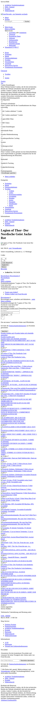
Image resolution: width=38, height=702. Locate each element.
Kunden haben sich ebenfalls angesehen (13, 339)
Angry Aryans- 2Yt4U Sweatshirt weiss (16, 481)
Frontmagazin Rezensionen (13, 213)
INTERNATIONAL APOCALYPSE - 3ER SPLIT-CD (19, 553)
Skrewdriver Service (11, 211)
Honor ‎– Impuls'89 (21, 557)
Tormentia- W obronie (24, 528)
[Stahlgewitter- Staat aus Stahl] (11, 458)
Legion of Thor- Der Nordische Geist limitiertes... (17, 568)
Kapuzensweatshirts (15, 194)
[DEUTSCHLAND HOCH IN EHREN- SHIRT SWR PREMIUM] (19, 590)
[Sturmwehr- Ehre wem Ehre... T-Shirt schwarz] (16, 366)
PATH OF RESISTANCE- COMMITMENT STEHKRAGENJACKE (15, 413)
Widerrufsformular (11, 635)
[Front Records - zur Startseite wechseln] (14, 14)
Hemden (11, 198)
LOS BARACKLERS (24, 561)
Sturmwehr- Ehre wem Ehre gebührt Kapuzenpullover (18, 390)
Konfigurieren (12, 700)
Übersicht (12, 34)
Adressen (12, 38)
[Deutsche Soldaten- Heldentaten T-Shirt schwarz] (17, 469)
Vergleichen (5, 265)
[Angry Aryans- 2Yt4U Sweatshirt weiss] (14, 480)
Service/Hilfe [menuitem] (12, 6)
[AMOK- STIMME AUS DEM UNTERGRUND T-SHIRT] (19, 451)
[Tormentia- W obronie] (9, 528)
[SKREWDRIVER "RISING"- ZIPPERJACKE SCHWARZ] (19, 373)
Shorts (11, 205)
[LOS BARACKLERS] (9, 561)
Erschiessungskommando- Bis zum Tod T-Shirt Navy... (18, 519)
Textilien (7, 189)
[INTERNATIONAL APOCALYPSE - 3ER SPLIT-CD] (19, 552)
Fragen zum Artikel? (11, 292)
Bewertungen (15, 276)
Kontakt (7, 9)
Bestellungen (13, 42)
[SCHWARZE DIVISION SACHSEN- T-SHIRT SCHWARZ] (19, 441)
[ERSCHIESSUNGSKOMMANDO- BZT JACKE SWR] (19, 342)
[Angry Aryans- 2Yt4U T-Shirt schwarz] (14, 463)
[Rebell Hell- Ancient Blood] (10, 537)
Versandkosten (5, 671)
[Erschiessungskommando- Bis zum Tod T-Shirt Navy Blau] (19, 517)
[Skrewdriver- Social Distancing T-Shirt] (14, 493)
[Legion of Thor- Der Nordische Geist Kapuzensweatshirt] (19, 355)
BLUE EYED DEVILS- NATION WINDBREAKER (18, 575)
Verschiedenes (9, 207)
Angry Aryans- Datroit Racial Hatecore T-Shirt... (16, 489)
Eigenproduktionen (11, 187)
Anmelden (12, 32)
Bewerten (4, 269)
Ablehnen (4, 700)
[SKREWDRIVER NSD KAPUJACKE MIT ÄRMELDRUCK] (19, 401)
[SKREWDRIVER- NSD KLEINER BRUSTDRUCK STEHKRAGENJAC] (19, 599)
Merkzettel (12, 45)
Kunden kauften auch (8, 333)
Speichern (4, 331)
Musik (7, 185)
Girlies (11, 193)
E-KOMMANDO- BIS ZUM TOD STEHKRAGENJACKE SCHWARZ (13, 422)
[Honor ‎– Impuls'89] (8, 557)
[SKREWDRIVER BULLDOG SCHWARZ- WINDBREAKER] (19, 581)
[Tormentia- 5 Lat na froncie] (10, 531)
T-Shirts (11, 191)
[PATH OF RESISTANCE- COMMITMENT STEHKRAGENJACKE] (19, 410)
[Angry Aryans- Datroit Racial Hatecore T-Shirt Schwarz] (19, 487)
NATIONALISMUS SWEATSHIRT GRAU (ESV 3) (18, 430)
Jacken (11, 200)
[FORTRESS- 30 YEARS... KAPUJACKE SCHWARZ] (19, 383)
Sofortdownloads (14, 43)
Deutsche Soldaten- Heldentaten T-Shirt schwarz (16, 471)
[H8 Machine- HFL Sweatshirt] (11, 504)
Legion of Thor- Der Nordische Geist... (13, 357)
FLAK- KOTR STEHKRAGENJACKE (17, 361)
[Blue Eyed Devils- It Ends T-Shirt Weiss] (15, 498)
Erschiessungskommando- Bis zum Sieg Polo (15, 524)
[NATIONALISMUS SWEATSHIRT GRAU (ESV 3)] (19, 429)
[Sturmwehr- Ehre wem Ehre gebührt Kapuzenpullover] (19, 388)
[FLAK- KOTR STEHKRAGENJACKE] (15, 361)
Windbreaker (13, 204)
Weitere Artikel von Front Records (16, 294)
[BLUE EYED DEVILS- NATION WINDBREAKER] (19, 574)
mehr (2, 279)
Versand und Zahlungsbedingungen (16, 646)
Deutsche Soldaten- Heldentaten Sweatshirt (18, 475)
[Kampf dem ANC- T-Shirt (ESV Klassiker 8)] (16, 394)
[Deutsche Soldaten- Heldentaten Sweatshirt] (16, 474)
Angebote (8, 209)
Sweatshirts (12, 196)
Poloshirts (12, 202)
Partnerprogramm (10, 626)
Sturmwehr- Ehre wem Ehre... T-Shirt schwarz (16, 368)
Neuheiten (8, 183)
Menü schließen (10, 29)
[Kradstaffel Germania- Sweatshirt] (12, 509)
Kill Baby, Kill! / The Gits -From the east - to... (16, 546)
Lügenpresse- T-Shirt (23, 350)
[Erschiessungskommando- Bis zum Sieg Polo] (16, 522)
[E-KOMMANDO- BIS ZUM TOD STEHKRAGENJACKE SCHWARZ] (19, 419)
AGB (6, 642)
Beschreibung (5, 276)
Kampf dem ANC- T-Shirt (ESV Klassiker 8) (18, 395)
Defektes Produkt (10, 624)
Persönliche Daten (15, 36)
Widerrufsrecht (9, 11)
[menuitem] (21, 5)
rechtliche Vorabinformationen (14, 5)
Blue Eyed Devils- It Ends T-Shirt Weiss (18, 499)
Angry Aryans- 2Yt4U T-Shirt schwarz (16, 464)
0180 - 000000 (5, 616)
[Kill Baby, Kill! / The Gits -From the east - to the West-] (19, 544)
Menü (7, 17)
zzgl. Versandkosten (15, 248)
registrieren (22, 32)
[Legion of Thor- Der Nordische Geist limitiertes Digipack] (19, 566)
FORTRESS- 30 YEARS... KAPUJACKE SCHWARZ (19, 384)
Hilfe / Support (9, 7)
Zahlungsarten (13, 40)
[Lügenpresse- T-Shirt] (8, 350)
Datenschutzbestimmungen (17, 326)
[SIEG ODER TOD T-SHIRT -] (12, 434)
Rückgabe (8, 632)
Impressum (8, 644)
